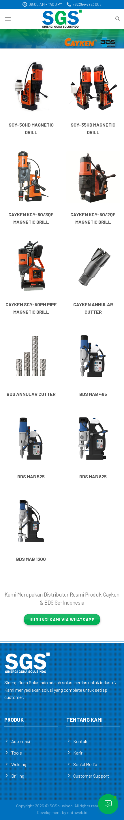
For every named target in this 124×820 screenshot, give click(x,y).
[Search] (117, 18)
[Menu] (7, 19)
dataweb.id (77, 812)
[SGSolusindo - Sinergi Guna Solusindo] (62, 19)
